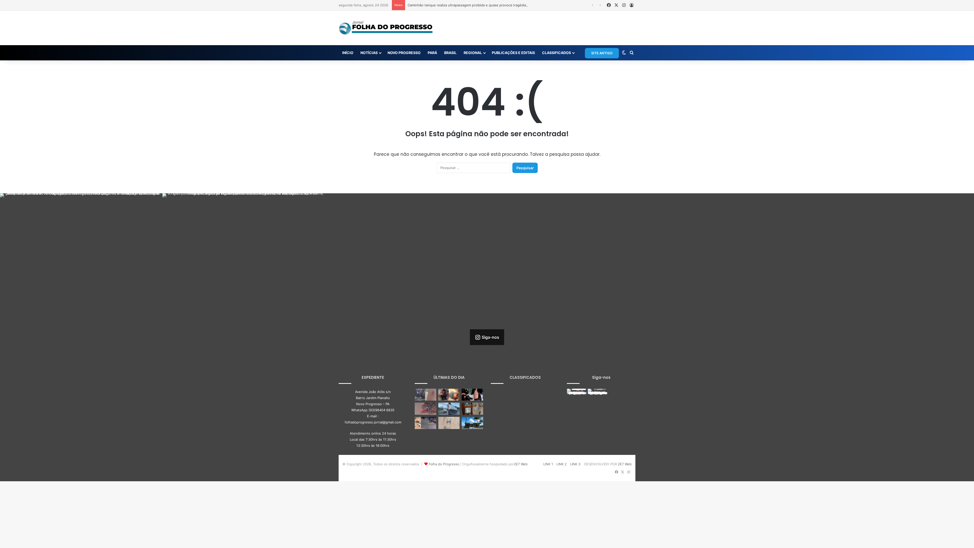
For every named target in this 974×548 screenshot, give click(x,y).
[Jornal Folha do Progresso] (385, 28)
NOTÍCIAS (369, 52)
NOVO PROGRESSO (404, 52)
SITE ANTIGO (602, 53)
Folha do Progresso (444, 464)
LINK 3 (575, 464)
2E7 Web (521, 464)
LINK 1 (548, 464)
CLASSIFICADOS (556, 52)
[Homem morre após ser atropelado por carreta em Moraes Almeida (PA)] (449, 423)
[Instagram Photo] (81, 274)
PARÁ (432, 52)
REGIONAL (473, 52)
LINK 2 (561, 464)
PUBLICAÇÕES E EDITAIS (513, 52)
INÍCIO (347, 52)
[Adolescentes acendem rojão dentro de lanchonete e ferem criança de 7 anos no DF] (425, 395)
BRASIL (450, 52)
